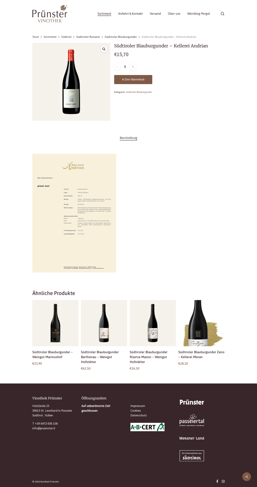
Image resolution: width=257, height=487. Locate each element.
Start (35, 37)
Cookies (135, 410)
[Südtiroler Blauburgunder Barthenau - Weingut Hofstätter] (104, 323)
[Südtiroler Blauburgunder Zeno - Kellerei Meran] (201, 323)
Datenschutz (138, 415)
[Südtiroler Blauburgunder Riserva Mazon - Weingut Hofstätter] (153, 323)
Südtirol (66, 37)
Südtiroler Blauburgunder (121, 37)
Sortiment (50, 37)
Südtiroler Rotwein (88, 37)
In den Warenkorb (133, 79)
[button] (104, 49)
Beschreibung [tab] (128, 138)
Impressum (137, 406)
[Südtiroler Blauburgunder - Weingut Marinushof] (55, 323)
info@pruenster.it (43, 428)
